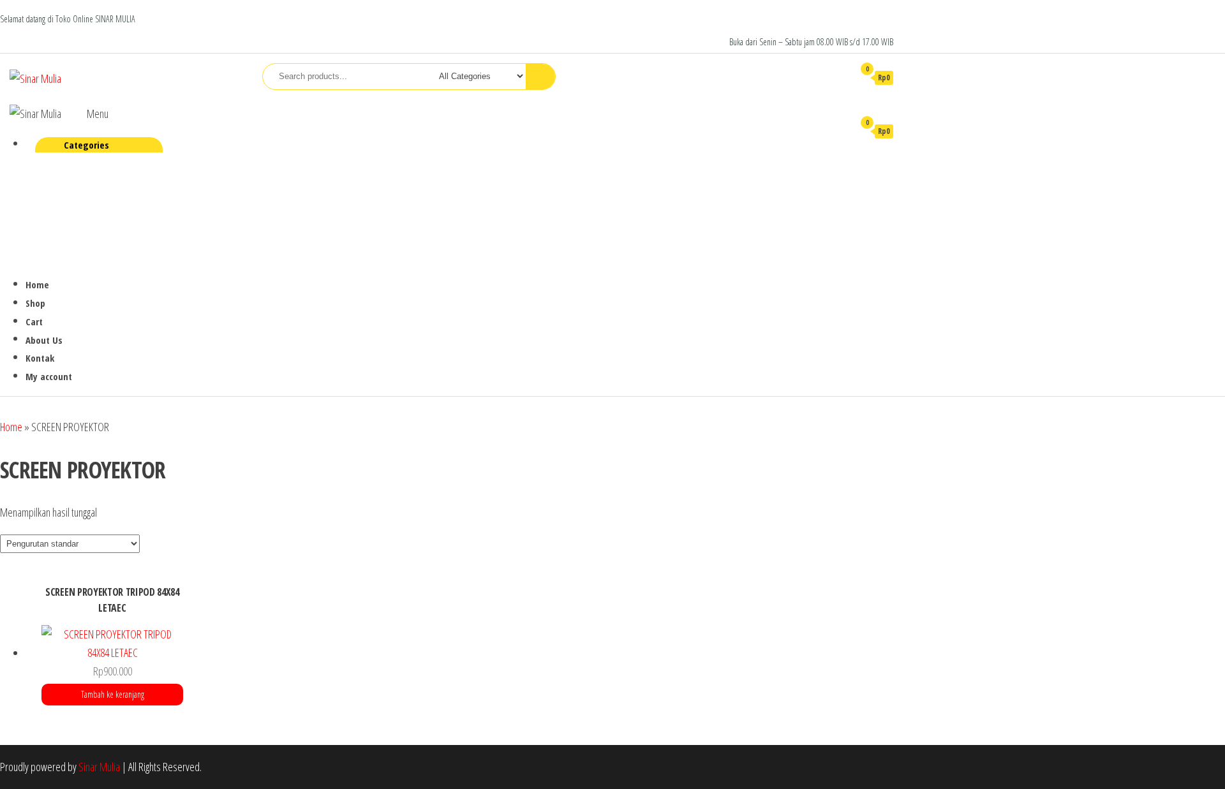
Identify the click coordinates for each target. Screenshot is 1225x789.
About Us (44, 340)
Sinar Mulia (99, 766)
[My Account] (837, 77)
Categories (86, 144)
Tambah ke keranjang (112, 694)
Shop (35, 303)
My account (49, 376)
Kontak (40, 357)
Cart (34, 321)
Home (37, 284)
